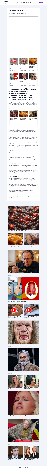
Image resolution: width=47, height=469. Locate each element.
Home (17, 2)
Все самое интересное (6, 2)
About (21, 2)
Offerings (25, 2)
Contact (29, 2)
